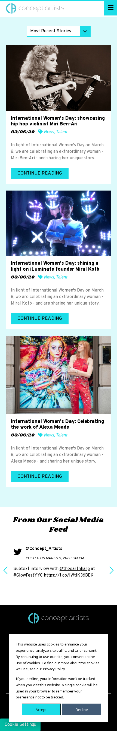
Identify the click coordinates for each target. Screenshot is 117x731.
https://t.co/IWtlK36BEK (69, 575)
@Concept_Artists (44, 549)
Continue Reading (39, 173)
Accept (41, 709)
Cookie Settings (20, 724)
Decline (82, 709)
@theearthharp (75, 569)
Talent (61, 132)
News (49, 132)
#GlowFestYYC (28, 575)
